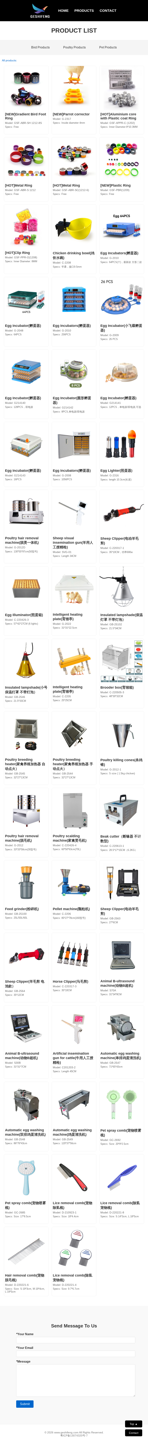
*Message (23, 1361)
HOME (63, 11)
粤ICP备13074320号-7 (74, 1435)
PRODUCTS (84, 11)
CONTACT (108, 11)
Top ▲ (134, 1423)
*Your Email (24, 1347)
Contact (133, 1432)
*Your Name (25, 1334)
